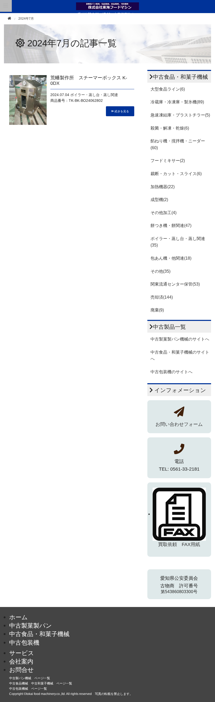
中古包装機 (24, 642)
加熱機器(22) (162, 187)
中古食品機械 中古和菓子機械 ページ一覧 (40, 683)
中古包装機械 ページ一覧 (28, 688)
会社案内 (21, 661)
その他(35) (160, 271)
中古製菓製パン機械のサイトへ (179, 339)
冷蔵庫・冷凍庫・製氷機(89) (177, 102)
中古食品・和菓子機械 (39, 634)
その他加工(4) (163, 212)
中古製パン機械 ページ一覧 (29, 678)
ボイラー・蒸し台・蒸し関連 (94, 95)
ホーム (18, 617)
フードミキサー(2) (167, 160)
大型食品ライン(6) (167, 89)
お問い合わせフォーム (179, 424)
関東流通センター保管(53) (175, 284)
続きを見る (121, 111)
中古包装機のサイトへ (171, 372)
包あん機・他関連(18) (170, 258)
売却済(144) (161, 297)
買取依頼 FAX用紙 (179, 544)
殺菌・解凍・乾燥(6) (169, 128)
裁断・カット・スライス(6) (176, 173)
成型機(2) (159, 199)
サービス (21, 653)
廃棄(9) (157, 310)
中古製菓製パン (30, 625)
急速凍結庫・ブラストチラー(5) (180, 115)
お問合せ (21, 669)
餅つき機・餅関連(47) (170, 225)
